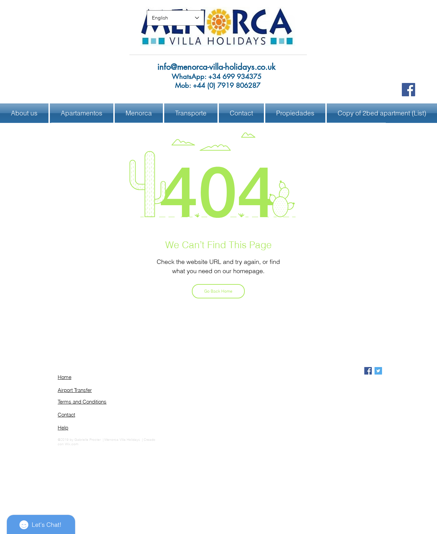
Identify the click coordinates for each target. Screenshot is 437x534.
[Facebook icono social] (368, 371)
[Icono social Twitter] (378, 371)
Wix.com (71, 444)
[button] (139, 113)
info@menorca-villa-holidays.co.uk (216, 66)
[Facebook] (408, 89)
